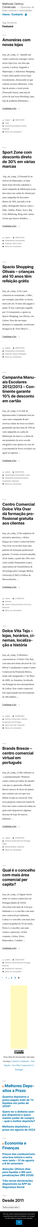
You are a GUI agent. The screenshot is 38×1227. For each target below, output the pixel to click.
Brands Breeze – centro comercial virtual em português (17, 755)
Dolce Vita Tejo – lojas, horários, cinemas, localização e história (18, 637)
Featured (5, 129)
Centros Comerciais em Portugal (17, 841)
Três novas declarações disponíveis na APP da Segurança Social (17, 1184)
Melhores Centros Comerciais (12, 5)
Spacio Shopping (19, 354)
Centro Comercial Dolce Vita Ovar (18, 605)
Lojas (7, 123)
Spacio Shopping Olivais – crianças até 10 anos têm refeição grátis (18, 273)
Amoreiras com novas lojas (16, 42)
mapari (7, 120)
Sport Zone (17, 243)
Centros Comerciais (12, 719)
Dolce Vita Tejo (11, 725)
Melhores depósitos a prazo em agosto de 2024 (18, 1128)
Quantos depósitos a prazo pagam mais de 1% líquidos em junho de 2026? (18, 1101)
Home (6, 14)
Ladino (7, 472)
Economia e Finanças (14, 1145)
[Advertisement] (19, 1017)
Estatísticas (9, 969)
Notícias (8, 601)
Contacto (17, 14)
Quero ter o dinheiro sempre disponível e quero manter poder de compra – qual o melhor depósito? (18, 1116)
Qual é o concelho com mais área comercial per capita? (18, 877)
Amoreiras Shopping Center (15, 126)
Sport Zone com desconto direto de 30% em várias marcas (18, 159)
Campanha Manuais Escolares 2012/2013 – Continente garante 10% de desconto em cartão (19, 389)
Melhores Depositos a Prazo (18, 1088)
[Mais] (26, 15)
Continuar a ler (11, 108)
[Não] (35, 1219)
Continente (6, 481)
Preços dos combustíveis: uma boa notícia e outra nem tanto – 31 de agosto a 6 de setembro (18, 1159)
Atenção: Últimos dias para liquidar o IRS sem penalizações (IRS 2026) (18, 1172)
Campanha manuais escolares (16, 478)
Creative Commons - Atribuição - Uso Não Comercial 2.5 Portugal (19, 1065)
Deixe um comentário (13, 132)
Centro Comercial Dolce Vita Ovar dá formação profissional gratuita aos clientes (18, 513)
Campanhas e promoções (15, 241)
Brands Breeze (10, 847)
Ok (19, 1222)
